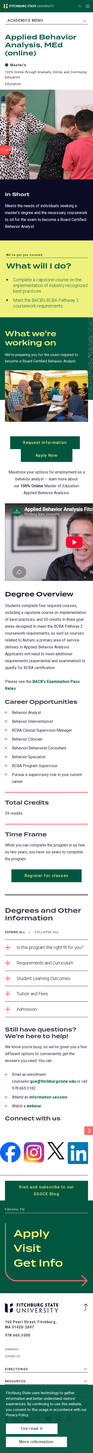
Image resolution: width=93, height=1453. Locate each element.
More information (36, 1442)
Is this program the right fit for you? (50, 947)
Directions (12, 1349)
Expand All (15, 932)
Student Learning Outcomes (43, 978)
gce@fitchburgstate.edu (53, 1081)
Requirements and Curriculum (45, 962)
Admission (27, 1009)
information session (48, 1097)
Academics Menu (25, 20)
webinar (34, 1106)
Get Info (38, 1263)
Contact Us (12, 1356)
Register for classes (47, 875)
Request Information (51, 444)
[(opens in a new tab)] (10, 1152)
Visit (27, 1249)
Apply (32, 1234)
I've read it (32, 1428)
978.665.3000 (17, 1335)
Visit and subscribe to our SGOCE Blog (46, 1192)
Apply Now (53, 457)
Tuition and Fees (32, 993)
